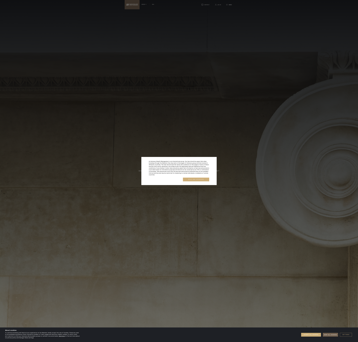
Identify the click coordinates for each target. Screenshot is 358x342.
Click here (62, 336)
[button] (196, 179)
